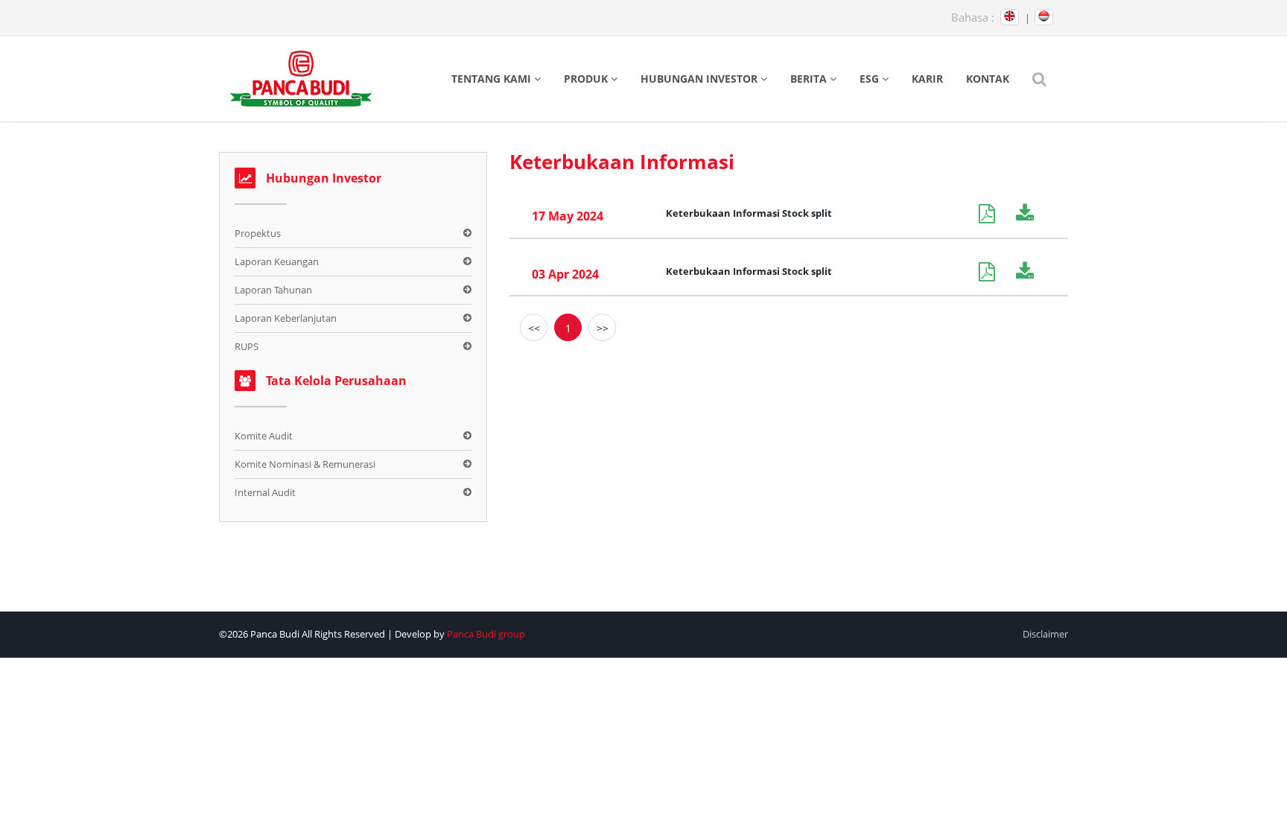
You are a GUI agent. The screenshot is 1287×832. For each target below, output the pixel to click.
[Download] (1031, 213)
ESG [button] (870, 79)
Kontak (987, 79)
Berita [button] (810, 79)
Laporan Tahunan (273, 289)
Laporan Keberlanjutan (286, 318)
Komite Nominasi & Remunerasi (305, 464)
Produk (587, 79)
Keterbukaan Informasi (621, 161)
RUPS (246, 346)
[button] (1039, 79)
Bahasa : (972, 17)
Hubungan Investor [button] (700, 79)
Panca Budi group (486, 634)
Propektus (258, 233)
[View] (997, 213)
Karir (927, 79)
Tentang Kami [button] (492, 79)
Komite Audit (264, 435)
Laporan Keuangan (277, 261)
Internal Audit (265, 492)
